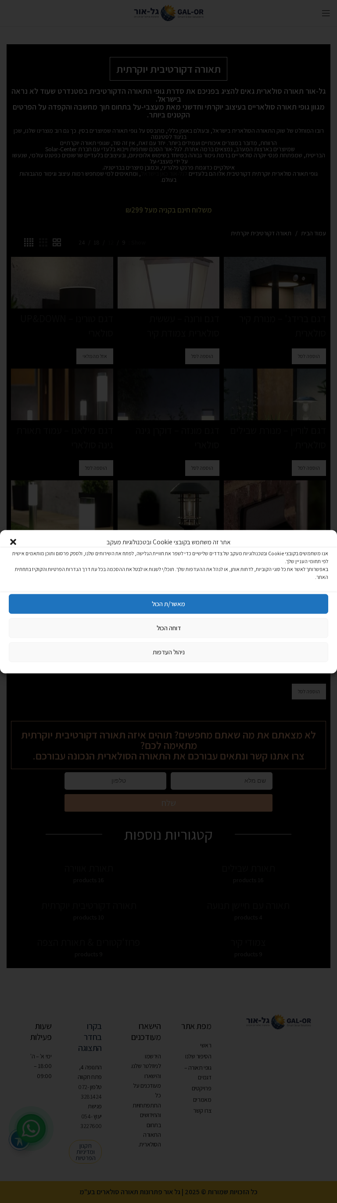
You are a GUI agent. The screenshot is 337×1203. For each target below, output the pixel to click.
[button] (13, 541)
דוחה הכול (169, 628)
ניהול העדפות (169, 652)
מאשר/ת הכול (168, 604)
